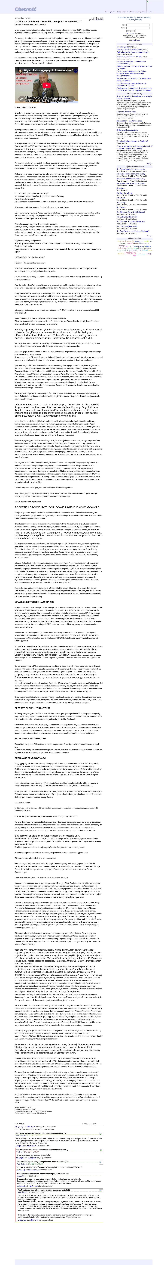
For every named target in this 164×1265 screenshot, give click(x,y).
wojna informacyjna (141, 253)
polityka (148, 246)
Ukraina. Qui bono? (124, 47)
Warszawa (140, 246)
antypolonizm (122, 250)
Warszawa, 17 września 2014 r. (129, 57)
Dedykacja (121, 188)
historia (136, 243)
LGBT (127, 246)
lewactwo (123, 244)
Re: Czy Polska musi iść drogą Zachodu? (133, 231)
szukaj (138, 12)
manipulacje (127, 241)
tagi (124, 12)
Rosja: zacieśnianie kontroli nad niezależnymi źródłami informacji (134, 102)
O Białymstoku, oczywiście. (133, 134)
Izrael (119, 248)
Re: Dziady (121, 198)
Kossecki (129, 243)
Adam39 (20, 1176)
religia (134, 255)
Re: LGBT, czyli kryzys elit (127, 217)
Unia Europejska (144, 243)
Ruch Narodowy (144, 248)
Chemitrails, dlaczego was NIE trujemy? (132, 142)
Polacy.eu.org (147, 12)
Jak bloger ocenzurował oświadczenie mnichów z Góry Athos (131, 84)
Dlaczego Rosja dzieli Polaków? (129, 49)
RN (132, 248)
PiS (151, 242)
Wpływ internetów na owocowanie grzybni (133, 52)
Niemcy (137, 242)
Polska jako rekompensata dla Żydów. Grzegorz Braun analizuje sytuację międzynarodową (131, 73)
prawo (141, 241)
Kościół (145, 250)
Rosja (135, 246)
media (146, 241)
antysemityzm (135, 250)
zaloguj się (19, 1127)
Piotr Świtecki (98, 20)
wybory (136, 248)
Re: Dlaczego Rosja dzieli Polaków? (131, 212)
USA (118, 241)
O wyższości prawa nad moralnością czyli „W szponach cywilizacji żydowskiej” (134, 153)
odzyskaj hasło (134, 40)
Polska (130, 253)
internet (124, 248)
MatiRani (19, 1152)
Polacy (148, 254)
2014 (129, 248)
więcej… (149, 163)
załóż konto (30, 1127)
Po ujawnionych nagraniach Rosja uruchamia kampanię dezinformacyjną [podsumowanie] (134, 89)
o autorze (130, 12)
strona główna (110, 12)
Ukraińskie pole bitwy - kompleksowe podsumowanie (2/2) (131, 62)
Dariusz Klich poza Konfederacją (134, 124)
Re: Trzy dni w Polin (124, 193)
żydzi (131, 246)
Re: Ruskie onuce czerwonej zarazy (131, 169)
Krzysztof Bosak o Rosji (132, 115)
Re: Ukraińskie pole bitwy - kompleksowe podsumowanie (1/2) (41, 1133)
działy (119, 12)
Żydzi (121, 246)
